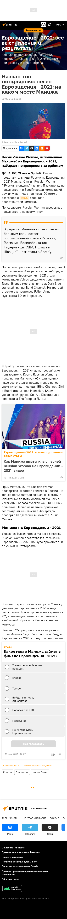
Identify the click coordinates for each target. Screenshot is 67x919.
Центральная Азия (34, 817)
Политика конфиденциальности (19, 861)
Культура (7, 772)
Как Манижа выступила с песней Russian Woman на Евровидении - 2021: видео (33, 466)
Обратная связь (10, 879)
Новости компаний (12, 856)
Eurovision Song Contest (15, 142)
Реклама (35, 852)
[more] (61, 257)
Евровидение (22, 772)
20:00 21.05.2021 (11, 98)
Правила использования (15, 852)
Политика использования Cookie (20, 866)
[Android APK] (12, 889)
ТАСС (24, 198)
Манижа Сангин (40, 772)
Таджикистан (10, 817)
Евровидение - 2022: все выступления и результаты (33, 454)
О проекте (7, 847)
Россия (54, 817)
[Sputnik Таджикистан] (10, 26)
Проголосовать (33, 744)
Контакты (20, 847)
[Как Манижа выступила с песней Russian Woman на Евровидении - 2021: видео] (33, 426)
